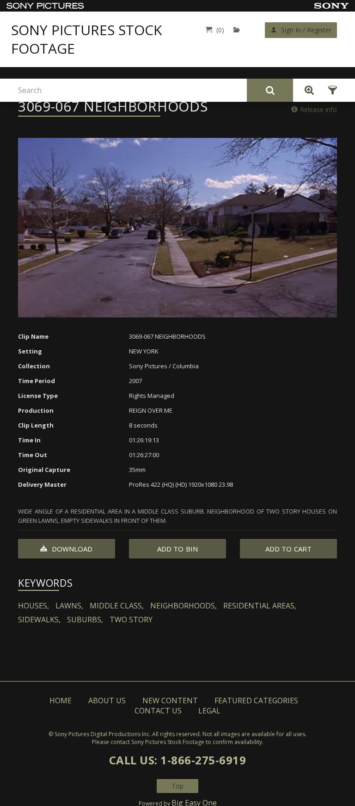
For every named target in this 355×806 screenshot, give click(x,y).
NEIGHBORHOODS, (183, 606)
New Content (170, 700)
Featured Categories (256, 700)
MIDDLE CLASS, (117, 606)
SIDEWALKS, (39, 619)
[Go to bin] (238, 29)
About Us (107, 700)
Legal (209, 711)
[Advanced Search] (307, 90)
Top (177, 785)
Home (60, 700)
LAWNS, (69, 606)
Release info (318, 109)
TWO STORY (131, 619)
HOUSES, (33, 606)
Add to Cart (288, 548)
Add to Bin (177, 548)
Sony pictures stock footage (86, 39)
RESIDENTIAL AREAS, (259, 606)
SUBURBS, (85, 619)
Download (71, 548)
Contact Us (158, 711)
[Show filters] (330, 90)
